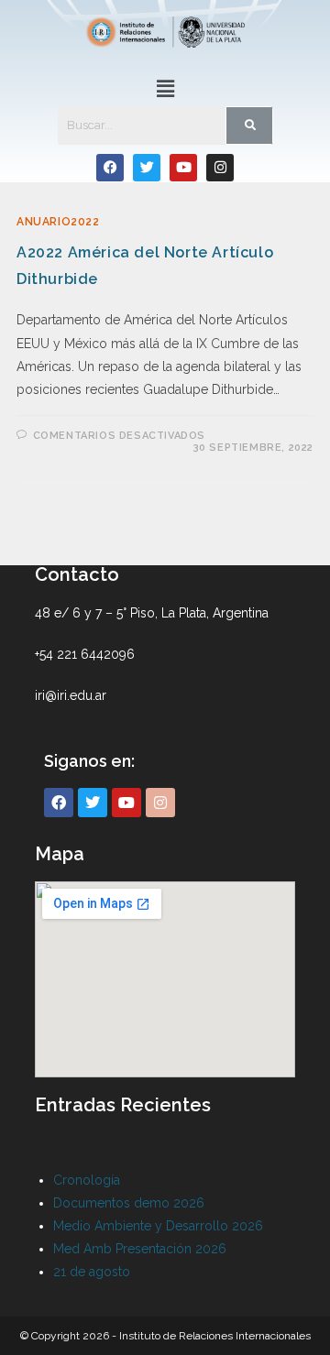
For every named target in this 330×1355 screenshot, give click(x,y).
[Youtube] (183, 167)
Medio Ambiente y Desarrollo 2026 (158, 1225)
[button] (165, 89)
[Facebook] (110, 167)
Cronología (86, 1180)
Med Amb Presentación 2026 (139, 1248)
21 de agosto (91, 1271)
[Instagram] (220, 167)
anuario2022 (58, 221)
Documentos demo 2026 (128, 1203)
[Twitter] (146, 167)
